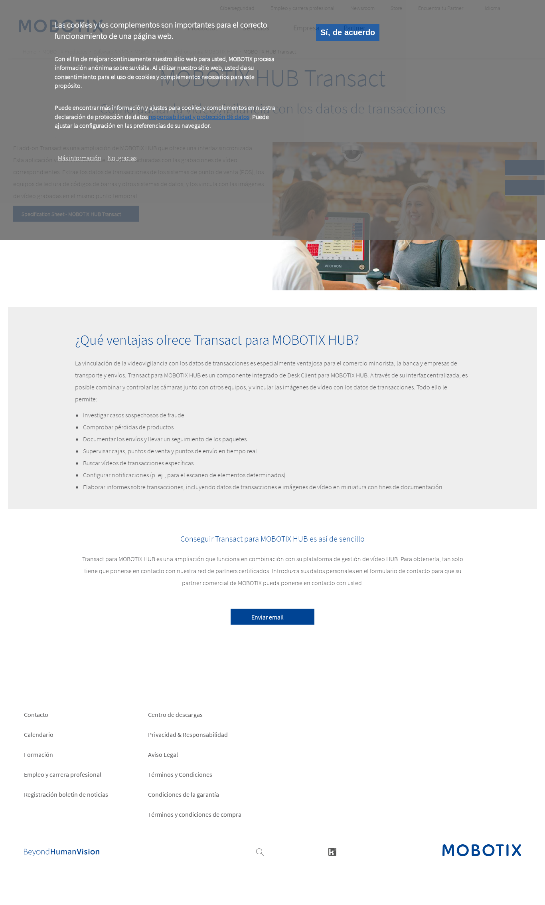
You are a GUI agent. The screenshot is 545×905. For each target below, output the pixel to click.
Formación (38, 754)
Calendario (38, 734)
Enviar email (267, 617)
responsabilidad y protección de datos (199, 117)
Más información (79, 158)
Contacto (36, 714)
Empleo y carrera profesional (62, 774)
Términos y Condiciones (180, 774)
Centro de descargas (175, 714)
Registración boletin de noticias (66, 794)
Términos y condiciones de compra (194, 814)
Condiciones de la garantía (183, 794)
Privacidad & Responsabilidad (188, 734)
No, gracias (122, 158)
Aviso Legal (163, 754)
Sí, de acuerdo (347, 32)
